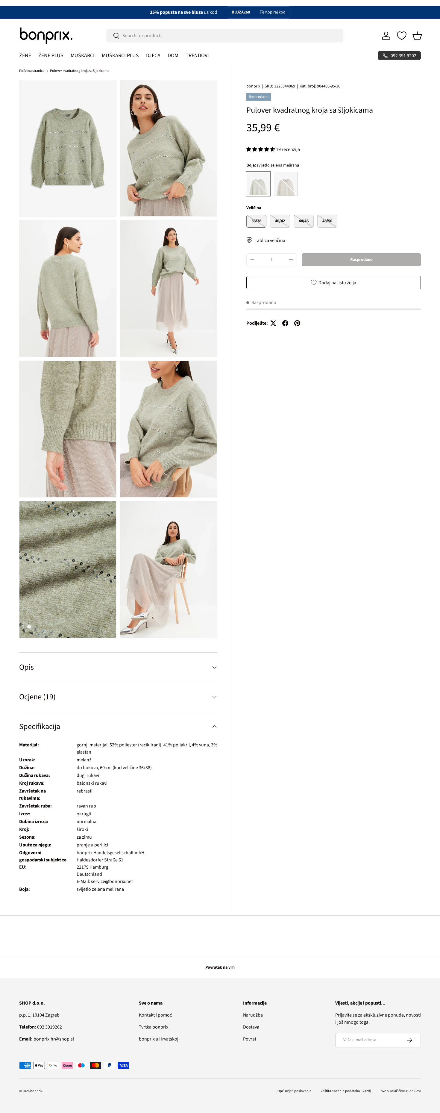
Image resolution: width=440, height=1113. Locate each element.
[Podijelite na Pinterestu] (297, 323)
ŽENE (25, 55)
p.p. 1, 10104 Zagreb (39, 1015)
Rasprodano (361, 260)
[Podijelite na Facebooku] (285, 323)
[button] (417, 35)
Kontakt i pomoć (155, 1015)
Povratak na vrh (220, 967)
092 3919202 (40, 1027)
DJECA (153, 55)
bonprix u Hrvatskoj (158, 1039)
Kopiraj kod (275, 12)
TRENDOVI (197, 55)
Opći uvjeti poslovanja (294, 1091)
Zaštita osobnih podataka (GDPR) (346, 1091)
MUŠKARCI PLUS (120, 55)
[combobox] (224, 36)
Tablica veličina (270, 240)
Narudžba (253, 1015)
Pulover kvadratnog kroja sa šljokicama (79, 70)
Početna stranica (31, 70)
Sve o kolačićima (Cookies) (401, 1091)
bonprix (253, 86)
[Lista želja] (401, 35)
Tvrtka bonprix (153, 1027)
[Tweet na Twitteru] (273, 323)
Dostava (251, 1027)
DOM (173, 55)
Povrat (249, 1039)
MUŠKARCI (83, 55)
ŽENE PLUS (50, 55)
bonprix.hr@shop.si (46, 1039)
